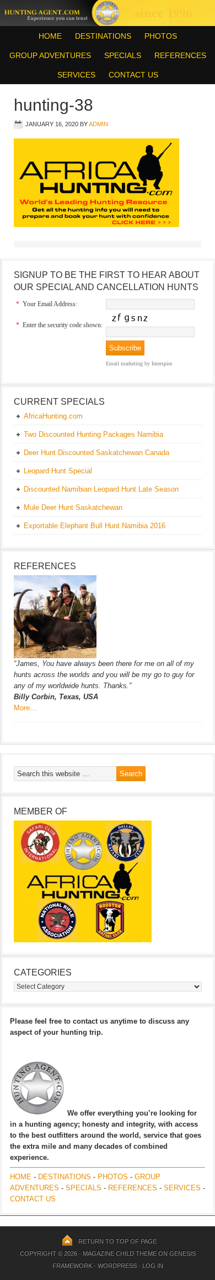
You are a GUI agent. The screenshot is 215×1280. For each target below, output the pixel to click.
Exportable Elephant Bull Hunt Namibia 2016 (94, 526)
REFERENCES (180, 55)
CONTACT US (133, 74)
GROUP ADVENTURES (50, 55)
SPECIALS (122, 55)
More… (25, 708)
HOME (50, 36)
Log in (152, 1265)
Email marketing (124, 363)
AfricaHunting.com (53, 416)
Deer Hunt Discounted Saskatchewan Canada (96, 452)
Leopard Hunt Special (58, 471)
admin (98, 124)
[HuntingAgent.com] (107, 23)
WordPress (117, 1265)
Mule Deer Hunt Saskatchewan (73, 507)
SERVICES (76, 74)
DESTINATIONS (100, 36)
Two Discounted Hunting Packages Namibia (93, 434)
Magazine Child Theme (120, 1253)
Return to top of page (117, 1241)
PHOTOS (158, 36)
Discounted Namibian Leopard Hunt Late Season (101, 489)
